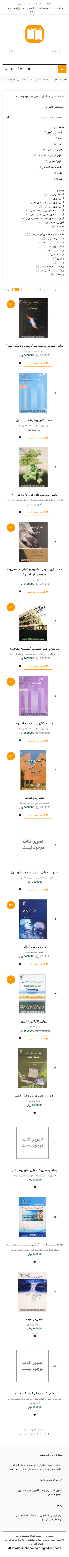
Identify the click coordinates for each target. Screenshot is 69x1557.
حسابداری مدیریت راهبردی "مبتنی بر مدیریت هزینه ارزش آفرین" (34, 572)
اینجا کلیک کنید (22, 1516)
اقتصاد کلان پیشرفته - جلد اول (34, 420)
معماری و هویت (34, 797)
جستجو (58, 79)
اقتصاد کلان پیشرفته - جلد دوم (34, 723)
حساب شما (58, 8)
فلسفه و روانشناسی (50, 167)
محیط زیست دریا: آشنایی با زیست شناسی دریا (34, 1244)
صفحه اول (49, 1536)
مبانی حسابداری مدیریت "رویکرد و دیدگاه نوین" (34, 345)
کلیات (57, 173)
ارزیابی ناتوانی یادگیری (34, 1021)
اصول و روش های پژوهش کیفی (34, 1095)
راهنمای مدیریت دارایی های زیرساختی (34, 1170)
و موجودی (7, 290)
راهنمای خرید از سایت (50, 1520)
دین (58, 138)
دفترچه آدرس (54, 1494)
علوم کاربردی (52, 161)
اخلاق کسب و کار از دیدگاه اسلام (34, 1393)
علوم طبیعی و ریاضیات (48, 155)
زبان (58, 144)
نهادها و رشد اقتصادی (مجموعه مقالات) (34, 648)
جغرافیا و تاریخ (53, 132)
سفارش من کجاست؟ (42, 8)
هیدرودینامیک (34, 1319)
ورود (7, 69)
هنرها (57, 179)
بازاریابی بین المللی (34, 946)
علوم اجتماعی (52, 150)
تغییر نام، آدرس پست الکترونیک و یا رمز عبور (39, 1490)
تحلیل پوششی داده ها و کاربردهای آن (34, 494)
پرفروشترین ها (22, 1536)
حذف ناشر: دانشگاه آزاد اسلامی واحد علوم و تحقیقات (38, 96)
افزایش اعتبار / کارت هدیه (20, 8)
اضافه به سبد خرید (36, 363)
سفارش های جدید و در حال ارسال (29, 1465)
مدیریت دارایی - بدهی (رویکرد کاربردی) (34, 872)
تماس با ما (34, 12)
